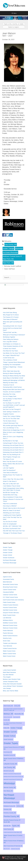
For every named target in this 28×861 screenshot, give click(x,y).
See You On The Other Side (11, 418)
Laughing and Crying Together (12, 515)
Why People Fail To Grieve (11, 315)
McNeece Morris (8, 620)
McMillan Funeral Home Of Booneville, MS (12, 773)
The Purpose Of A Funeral (10, 317)
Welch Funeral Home (9, 656)
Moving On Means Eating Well (12, 373)
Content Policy (14, 858)
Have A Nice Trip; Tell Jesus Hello (13, 479)
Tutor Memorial (7, 646)
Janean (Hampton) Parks (10, 681)
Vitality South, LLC (11, 857)
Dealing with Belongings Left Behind (14, 380)
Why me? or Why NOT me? (11, 483)
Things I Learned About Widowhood (14, 362)
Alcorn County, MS (8, 705)
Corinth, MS (6, 720)
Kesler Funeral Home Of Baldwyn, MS (14, 759)
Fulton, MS (6, 727)
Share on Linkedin (11, 235)
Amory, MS (17, 705)
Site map (21, 858)
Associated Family (8, 579)
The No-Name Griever (9, 421)
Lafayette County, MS (10, 764)
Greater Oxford (7, 555)
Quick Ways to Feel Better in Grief (13, 378)
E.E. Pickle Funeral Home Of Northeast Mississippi (13, 723)
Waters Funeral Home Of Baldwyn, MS (14, 841)
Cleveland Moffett (8, 592)
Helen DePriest (9, 269)
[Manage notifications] (3, 857)
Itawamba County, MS (9, 755)
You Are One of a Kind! (10, 521)
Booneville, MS (19, 714)
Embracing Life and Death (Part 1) (13, 452)
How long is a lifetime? (10, 506)
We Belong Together (9, 337)
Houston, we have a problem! (12, 392)
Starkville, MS (7, 825)
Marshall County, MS (9, 770)
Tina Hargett (7, 677)
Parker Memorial (8, 630)
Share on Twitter (7, 235)
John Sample (7, 688)
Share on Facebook (4, 235)
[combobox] (14, 24)
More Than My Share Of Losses (12, 461)
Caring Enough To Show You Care (13, 443)
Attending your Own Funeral (11, 513)
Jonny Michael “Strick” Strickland (13, 686)
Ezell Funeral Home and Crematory (13, 600)
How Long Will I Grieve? (10, 341)
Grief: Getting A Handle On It (11, 411)
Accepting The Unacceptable (11, 364)
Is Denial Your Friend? (9, 348)
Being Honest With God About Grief (13, 389)
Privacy (7, 858)
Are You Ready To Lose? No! (11, 403)
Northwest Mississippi (9, 563)
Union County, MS (9, 829)
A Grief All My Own (8, 357)
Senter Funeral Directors (10, 635)
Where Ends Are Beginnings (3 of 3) (13, 430)
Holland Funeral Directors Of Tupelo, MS (14, 748)
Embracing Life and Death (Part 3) (13, 447)
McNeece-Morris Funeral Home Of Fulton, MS (13, 776)
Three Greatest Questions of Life (13, 346)
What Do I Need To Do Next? (11, 510)
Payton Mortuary (8, 633)
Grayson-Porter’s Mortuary (11, 612)
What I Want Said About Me (11, 371)
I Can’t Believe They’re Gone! (11, 486)
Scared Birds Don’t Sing (10, 495)
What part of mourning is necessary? (14, 335)
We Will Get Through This (10, 492)
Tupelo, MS (15, 826)
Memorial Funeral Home (10, 625)
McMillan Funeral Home (10, 623)
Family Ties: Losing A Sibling (11, 416)
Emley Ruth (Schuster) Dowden (12, 684)
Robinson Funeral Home (10, 628)
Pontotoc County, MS (10, 812)
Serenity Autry (7, 638)
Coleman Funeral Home (10, 594)
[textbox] (14, 24)
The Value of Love (8, 459)
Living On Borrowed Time (10, 423)
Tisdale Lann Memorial (10, 643)
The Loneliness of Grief (10, 360)
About (18, 857)
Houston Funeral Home (10, 607)
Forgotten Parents (8, 414)
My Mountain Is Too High (10, 441)
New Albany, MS (8, 791)
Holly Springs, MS (8, 752)
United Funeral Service (10, 648)
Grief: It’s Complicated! (10, 524)
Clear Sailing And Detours (10, 339)
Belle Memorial (7, 582)
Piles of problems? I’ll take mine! (12, 497)
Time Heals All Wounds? (10, 319)
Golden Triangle (8, 248)
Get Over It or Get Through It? (12, 409)
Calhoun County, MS (8, 717)
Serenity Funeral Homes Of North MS (12, 821)
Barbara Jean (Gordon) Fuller (11, 679)
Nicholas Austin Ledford (12, 266)
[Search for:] (14, 277)
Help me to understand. (10, 503)
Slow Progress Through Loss (11, 457)
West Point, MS (8, 263)
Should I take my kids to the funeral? (14, 508)
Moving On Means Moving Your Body (14, 375)
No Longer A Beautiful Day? (11, 355)
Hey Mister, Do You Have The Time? (14, 353)
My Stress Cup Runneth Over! (12, 528)
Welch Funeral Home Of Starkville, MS (13, 845)
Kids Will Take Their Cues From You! (14, 531)
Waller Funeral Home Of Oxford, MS (13, 836)
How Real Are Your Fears (10, 351)
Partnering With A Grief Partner (12, 387)
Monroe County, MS (10, 787)
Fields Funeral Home (9, 602)
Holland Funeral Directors (10, 605)
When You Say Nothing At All (11, 454)
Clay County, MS (11, 244)
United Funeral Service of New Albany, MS (13, 832)
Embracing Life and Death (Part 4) (13, 445)
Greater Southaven (8, 557)
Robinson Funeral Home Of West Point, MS (12, 257)
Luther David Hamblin (9, 670)
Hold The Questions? (9, 470)
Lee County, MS (9, 767)
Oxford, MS (20, 806)
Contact (23, 857)
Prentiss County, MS (11, 816)
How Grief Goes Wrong (10, 312)
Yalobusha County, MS (15, 848)
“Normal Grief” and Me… (10, 332)
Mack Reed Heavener (9, 672)
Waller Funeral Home (9, 651)
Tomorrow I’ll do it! (8, 385)
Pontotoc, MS (7, 809)
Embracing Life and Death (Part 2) (13, 450)
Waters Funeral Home (9, 653)
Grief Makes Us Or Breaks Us (12, 344)
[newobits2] (14, 19)
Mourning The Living (9, 394)
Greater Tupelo (7, 547)
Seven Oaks (6, 641)
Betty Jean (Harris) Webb (10, 691)
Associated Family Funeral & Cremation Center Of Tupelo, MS (13, 709)
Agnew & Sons (7, 577)
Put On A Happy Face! (9, 396)
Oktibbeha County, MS (9, 806)
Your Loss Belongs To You (11, 428)
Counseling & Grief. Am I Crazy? (12, 326)
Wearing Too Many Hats (10, 382)
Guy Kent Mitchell (8, 674)
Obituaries (7, 241)
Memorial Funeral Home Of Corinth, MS (13, 779)
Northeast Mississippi (10, 252)
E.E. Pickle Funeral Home (10, 597)
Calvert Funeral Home (9, 589)
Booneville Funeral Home (10, 584)
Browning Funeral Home (10, 587)
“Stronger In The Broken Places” (12, 533)
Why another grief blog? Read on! (13, 425)
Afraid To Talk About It (10, 481)
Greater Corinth (7, 552)
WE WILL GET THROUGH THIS (12, 526)
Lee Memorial (7, 617)
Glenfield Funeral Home (10, 610)
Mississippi (19, 248)
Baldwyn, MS (8, 714)
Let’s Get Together (8, 468)
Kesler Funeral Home (9, 615)
